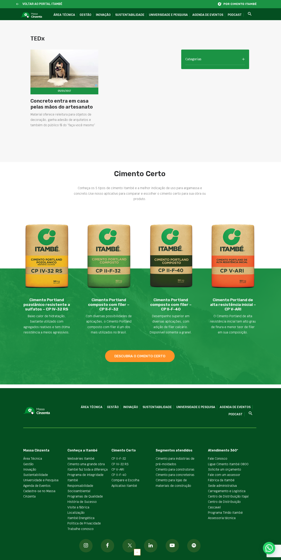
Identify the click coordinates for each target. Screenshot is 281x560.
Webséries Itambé (80, 458)
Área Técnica (64, 15)
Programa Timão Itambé (225, 513)
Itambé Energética (80, 518)
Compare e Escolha (125, 480)
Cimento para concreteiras (175, 475)
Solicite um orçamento (224, 469)
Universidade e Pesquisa (168, 15)
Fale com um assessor (224, 475)
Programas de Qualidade (85, 496)
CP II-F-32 (118, 458)
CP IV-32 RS (120, 464)
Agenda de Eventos (207, 15)
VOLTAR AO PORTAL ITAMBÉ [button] (42, 4)
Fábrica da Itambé (221, 480)
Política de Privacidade (84, 523)
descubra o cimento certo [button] (139, 356)
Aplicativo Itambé (124, 486)
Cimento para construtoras (175, 469)
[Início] (239, 4)
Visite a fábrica (78, 507)
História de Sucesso (82, 502)
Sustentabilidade (129, 15)
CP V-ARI (117, 469)
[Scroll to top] (137, 552)
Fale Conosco (217, 458)
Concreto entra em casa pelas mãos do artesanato (61, 104)
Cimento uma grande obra (86, 464)
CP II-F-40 (118, 475)
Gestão (85, 15)
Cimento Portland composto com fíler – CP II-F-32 (108, 304)
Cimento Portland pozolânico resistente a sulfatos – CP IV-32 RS (46, 304)
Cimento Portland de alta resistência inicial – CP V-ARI (233, 304)
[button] (18, 4)
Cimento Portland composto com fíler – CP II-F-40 (171, 304)
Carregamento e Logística (226, 491)
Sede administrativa (222, 486)
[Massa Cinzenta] (31, 15)
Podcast (235, 15)
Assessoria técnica (222, 518)
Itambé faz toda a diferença (87, 469)
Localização (76, 513)
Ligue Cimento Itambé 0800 (228, 464)
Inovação (103, 15)
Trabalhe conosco (80, 529)
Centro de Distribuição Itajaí (228, 496)
